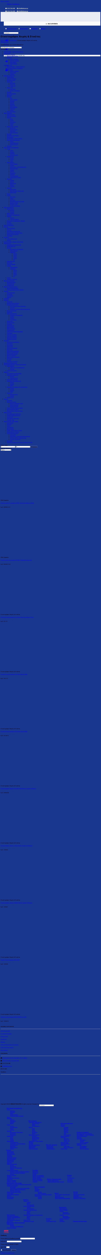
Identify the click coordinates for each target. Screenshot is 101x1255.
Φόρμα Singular (14, 405)
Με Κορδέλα (13, 107)
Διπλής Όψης (14, 129)
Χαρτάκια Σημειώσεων (13, 140)
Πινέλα (9, 222)
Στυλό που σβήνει (15, 206)
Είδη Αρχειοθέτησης (9, 75)
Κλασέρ (9, 92)
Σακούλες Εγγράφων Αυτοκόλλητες (17, 387)
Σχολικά (6, 300)
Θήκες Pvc (10, 87)
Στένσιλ (12, 307)
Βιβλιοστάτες (11, 114)
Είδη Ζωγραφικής (9, 207)
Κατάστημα (13, 40)
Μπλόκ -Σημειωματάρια (10, 287)
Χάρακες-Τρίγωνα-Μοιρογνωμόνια (20, 309)
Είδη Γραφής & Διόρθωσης (11, 147)
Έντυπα (6, 227)
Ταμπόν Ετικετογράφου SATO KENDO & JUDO (13, 1017)
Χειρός (9, 240)
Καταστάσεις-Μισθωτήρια (14, 233)
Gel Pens (12, 200)
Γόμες (8, 149)
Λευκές (12, 152)
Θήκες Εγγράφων (15, 90)
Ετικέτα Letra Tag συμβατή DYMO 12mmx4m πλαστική (16, 560)
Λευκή (12, 120)
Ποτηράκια (13, 319)
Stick (11, 119)
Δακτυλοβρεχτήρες (12, 56)
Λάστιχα (9, 65)
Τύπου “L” (67, 1140)
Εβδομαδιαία (13, 251)
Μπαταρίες (10, 137)
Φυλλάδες (10, 236)
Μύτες (12, 185)
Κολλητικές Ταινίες (12, 126)
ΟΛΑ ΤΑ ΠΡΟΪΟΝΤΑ (53, 23)
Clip (11, 98)
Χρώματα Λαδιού (12, 337)
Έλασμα (12, 101)
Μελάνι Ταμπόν (14, 71)
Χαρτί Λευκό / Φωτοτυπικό (15, 411)
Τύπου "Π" (13, 86)
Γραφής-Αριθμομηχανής (13, 415)
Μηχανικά (13, 183)
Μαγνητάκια (10, 429)
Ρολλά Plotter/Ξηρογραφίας (15, 408)
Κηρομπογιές (10, 322)
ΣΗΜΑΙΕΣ (6, 299)
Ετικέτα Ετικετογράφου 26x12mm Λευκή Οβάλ (14, 731)
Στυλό (12, 158)
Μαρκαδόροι (10, 162)
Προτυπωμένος (14, 219)
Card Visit (12, 89)
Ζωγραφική (10, 427)
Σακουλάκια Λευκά (12, 379)
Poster (12, 165)
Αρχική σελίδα (5, 40)
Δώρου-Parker (14, 203)
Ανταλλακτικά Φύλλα (13, 342)
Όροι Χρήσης (4, 1050)
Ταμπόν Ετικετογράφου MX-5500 (10, 960)
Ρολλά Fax (10, 417)
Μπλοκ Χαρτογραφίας (13, 357)
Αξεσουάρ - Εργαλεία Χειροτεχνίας (20, 436)
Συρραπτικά (10, 285)
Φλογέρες (10, 441)
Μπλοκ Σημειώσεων (12, 288)
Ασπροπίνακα (14, 168)
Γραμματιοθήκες (11, 78)
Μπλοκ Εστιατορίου (12, 234)
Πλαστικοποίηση (12, 370)
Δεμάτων (12, 128)
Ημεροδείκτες (11, 261)
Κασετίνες (10, 321)
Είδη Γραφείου (8, 113)
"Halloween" (7, 53)
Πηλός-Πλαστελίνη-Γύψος (14, 430)
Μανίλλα (9, 95)
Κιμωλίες (9, 324)
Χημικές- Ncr (10, 420)
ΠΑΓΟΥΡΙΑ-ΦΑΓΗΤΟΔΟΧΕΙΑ (15, 331)
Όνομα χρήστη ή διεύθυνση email (10, 1238)
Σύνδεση (6, 65)
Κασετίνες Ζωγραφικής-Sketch (16, 221)
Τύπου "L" (12, 84)
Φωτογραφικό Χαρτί (13, 409)
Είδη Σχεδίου (10, 213)
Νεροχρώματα (11, 328)
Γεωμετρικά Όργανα (12, 304)
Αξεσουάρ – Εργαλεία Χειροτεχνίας (19, 1188)
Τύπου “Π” (67, 1141)
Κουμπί (12, 102)
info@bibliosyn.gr (23, 8)
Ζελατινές (10, 81)
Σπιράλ (12, 212)
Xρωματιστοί (14, 394)
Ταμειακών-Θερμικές (13, 418)
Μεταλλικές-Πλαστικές (17, 191)
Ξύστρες (9, 188)
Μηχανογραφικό (11, 402)
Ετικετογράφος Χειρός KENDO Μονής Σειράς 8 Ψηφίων (16, 903)
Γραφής (12, 170)
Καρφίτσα (10, 346)
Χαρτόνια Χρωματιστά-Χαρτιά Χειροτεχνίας (19, 442)
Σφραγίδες (10, 70)
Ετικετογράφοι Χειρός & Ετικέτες (13, 242)
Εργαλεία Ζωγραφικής (13, 215)
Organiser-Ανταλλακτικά (14, 245)
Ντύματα (9, 358)
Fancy (11, 150)
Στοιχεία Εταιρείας (6, 1034)
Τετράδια (6, 340)
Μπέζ (11, 385)
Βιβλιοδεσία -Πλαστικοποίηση (16, 1222)
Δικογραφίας (14, 99)
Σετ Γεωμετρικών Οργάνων (18, 306)
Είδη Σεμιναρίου (11, 116)
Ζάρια (8, 426)
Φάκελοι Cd (10, 397)
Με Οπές (12, 83)
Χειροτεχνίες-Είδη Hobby (11, 421)
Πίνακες (6, 291)
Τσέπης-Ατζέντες (12, 279)
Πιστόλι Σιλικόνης (15, 439)
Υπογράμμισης (14, 176)
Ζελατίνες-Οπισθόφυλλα (17, 367)
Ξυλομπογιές (10, 330)
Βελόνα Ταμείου (14, 61)
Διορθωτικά (10, 156)
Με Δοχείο (13, 189)
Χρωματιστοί (14, 378)
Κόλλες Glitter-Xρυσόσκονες (18, 438)
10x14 (15, 254)
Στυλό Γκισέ (13, 204)
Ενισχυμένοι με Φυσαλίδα (14, 373)
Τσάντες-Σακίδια (12, 336)
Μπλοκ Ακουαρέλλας (13, 351)
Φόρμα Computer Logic (16, 403)
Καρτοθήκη (13, 62)
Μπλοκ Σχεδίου (11, 355)
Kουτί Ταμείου (14, 59)
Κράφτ (12, 382)
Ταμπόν (12, 74)
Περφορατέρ (10, 284)
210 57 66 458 (11, 8)
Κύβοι (11, 141)
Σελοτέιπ (12, 131)
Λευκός (12, 218)
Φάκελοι (6, 372)
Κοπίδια (9, 134)
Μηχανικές (13, 192)
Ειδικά (12, 182)
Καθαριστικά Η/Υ (81, 1143)
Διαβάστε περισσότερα (7, 506)
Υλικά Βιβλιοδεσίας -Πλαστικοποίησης (15, 364)
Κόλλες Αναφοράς (12, 348)
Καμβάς (9, 216)
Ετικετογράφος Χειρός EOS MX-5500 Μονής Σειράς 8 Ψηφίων (18, 788)
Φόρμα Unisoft (14, 406)
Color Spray (10, 423)
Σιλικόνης (13, 122)
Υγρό (11, 161)
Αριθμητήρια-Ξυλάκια (13, 303)
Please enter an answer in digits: (10, 1244)
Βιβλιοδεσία (10, 366)
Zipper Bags (10, 77)
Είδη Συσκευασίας (9, 225)
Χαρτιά (6, 399)
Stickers (9, 424)
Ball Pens (12, 197)
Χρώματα (9, 224)
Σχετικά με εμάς (12, 28)
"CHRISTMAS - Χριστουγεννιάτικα (13, 52)
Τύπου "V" (9, 393)
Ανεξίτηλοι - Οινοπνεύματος (18, 167)
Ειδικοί (12, 171)
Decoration (13, 435)
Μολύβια (9, 179)
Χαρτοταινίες (14, 132)
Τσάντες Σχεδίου (12, 334)
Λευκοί (12, 376)
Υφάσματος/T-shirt (15, 177)
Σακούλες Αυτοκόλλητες (14, 381)
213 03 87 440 (15, 1060)
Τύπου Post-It (14, 144)
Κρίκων (12, 104)
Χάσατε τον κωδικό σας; (8, 1253)
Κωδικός (4, 1241)
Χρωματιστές (14, 155)
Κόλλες (9, 117)
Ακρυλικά (9, 302)
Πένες (8, 194)
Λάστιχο (12, 105)
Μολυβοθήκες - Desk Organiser (16, 67)
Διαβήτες (9, 312)
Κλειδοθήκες (13, 64)
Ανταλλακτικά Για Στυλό (17, 201)
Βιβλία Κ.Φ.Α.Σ (11, 228)
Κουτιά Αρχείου (11, 93)
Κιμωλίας (13, 173)
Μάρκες (43, 28)
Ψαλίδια (9, 146)
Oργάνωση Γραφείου (9, 55)
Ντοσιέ (9, 96)
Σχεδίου (12, 153)
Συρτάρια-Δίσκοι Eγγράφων (15, 68)
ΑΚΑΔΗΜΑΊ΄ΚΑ (11, 246)
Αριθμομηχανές (11, 282)
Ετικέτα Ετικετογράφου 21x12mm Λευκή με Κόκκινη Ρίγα (17, 617)
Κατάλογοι (34, 28)
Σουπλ (12, 110)
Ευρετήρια (10, 345)
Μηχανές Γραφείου (9, 281)
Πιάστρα (12, 108)
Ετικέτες (6, 237)
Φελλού (9, 297)
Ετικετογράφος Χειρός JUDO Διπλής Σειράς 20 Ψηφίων (16, 845)
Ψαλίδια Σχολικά (11, 339)
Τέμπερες (9, 333)
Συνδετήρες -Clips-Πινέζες (14, 138)
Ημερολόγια (7, 243)
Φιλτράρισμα (34, 446)
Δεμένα (12, 210)
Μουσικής (10, 349)
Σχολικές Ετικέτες (12, 361)
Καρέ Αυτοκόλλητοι (12, 375)
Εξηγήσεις (10, 343)
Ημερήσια (13, 252)
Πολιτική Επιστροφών (7, 1047)
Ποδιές (12, 318)
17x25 (15, 258)
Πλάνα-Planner (11, 264)
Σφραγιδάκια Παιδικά (13, 432)
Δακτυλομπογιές (12, 310)
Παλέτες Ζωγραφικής (16, 315)
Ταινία (12, 123)
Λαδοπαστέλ (10, 325)
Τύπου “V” (27, 1201)
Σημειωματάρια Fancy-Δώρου (15, 290)
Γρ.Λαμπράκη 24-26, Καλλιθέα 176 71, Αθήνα (14, 1058)
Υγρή (11, 125)
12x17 (15, 255)
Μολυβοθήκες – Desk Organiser (85, 1134)
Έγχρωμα (9, 400)
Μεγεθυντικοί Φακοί (13, 135)
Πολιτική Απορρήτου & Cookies (10, 1045)
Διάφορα (9, 58)
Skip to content (5, 1)
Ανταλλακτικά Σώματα (16, 249)
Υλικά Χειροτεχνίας (12, 433)
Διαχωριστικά (11, 80)
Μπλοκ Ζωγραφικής (12, 352)
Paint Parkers (14, 164)
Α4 (14, 260)
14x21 (15, 257)
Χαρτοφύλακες (11, 111)
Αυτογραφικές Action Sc (14, 414)
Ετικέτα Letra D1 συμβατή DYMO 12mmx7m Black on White (17, 503)
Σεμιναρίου (10, 296)
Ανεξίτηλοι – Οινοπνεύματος (17, 1143)
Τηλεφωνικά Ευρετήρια (10, 363)
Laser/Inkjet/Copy (12, 239)
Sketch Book (10, 209)
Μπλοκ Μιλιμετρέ (12, 354)
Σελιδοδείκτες (14, 143)
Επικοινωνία (24, 28)
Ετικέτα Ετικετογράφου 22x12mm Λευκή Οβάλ (14, 674)
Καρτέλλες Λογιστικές (13, 231)
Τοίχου (9, 278)
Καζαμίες (9, 263)
